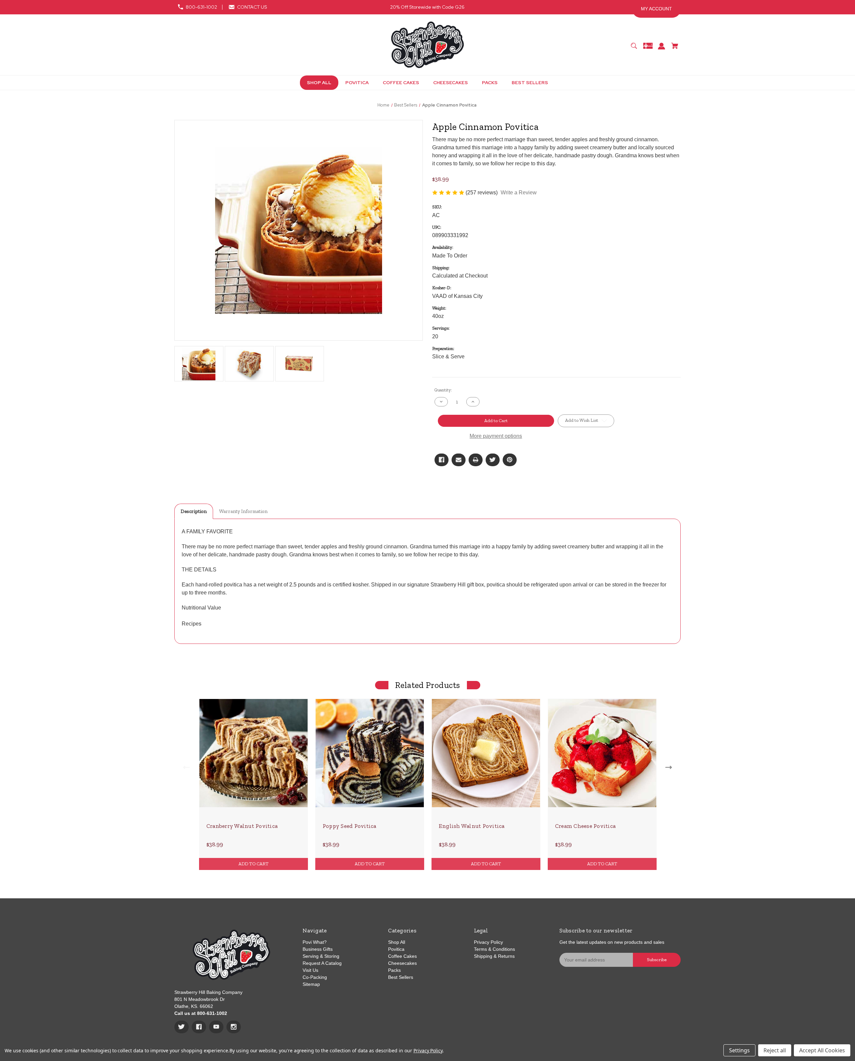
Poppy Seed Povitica (349, 826)
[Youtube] (216, 1027)
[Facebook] (441, 460)
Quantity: (443, 389)
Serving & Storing (321, 956)
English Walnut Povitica (472, 826)
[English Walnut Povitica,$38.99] (486, 753)
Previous (184, 767)
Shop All (396, 942)
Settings (739, 1050)
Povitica (396, 949)
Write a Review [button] (519, 192)
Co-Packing (315, 977)
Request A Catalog (322, 963)
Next (670, 767)
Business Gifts (318, 949)
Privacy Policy (488, 942)
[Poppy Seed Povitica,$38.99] (370, 753)
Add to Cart (253, 864)
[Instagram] (233, 1027)
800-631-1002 (201, 7)
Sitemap (311, 984)
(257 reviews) (482, 192)
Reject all (774, 1050)
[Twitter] (492, 460)
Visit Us (310, 970)
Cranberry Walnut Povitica (242, 826)
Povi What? (315, 942)
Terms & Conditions (494, 949)
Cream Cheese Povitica (585, 826)
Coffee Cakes (402, 956)
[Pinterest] (509, 460)
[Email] (458, 460)
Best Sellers (400, 977)
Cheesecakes (402, 963)
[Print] (475, 460)
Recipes (191, 624)
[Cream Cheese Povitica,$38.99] (602, 753)
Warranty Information (243, 511)
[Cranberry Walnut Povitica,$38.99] (253, 753)
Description (194, 511)
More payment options (496, 436)
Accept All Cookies (822, 1050)
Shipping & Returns (494, 956)
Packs (394, 970)
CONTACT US (252, 7)
